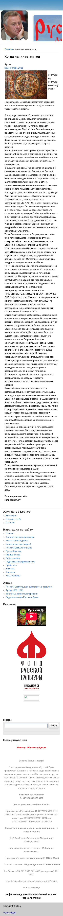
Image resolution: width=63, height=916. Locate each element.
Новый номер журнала (17, 540)
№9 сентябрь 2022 (14, 68)
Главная (9, 49)
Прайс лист (11, 565)
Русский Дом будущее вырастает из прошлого (29, 587)
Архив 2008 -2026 (14, 590)
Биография (11, 515)
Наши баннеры (13, 575)
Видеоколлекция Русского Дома (22, 597)
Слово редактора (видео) (18, 544)
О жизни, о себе (13, 519)
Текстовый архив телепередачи (21, 594)
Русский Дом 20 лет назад (19, 547)
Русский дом (9, 912)
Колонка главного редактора (20, 537)
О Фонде (10, 522)
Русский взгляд (14, 551)
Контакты (10, 572)
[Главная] (14, 39)
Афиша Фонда (13, 554)
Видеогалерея (13, 558)
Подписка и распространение (20, 561)
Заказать (10, 568)
